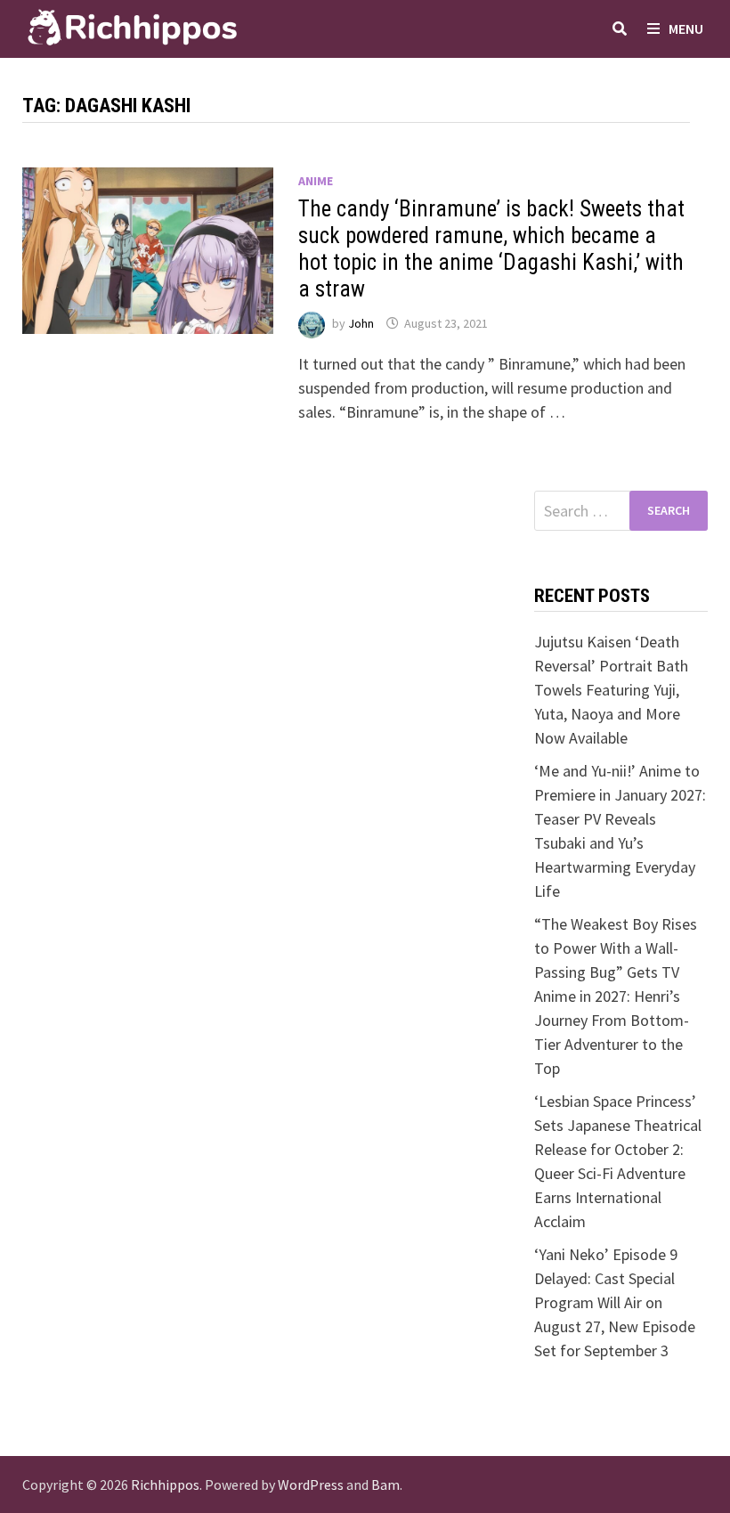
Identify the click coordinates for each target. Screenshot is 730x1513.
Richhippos (165, 1484)
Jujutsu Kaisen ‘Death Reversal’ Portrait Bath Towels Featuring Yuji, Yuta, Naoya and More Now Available (611, 689)
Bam (385, 1484)
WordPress (311, 1484)
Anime (315, 181)
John (361, 323)
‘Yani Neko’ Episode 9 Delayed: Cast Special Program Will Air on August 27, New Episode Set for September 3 (614, 1302)
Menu (686, 28)
